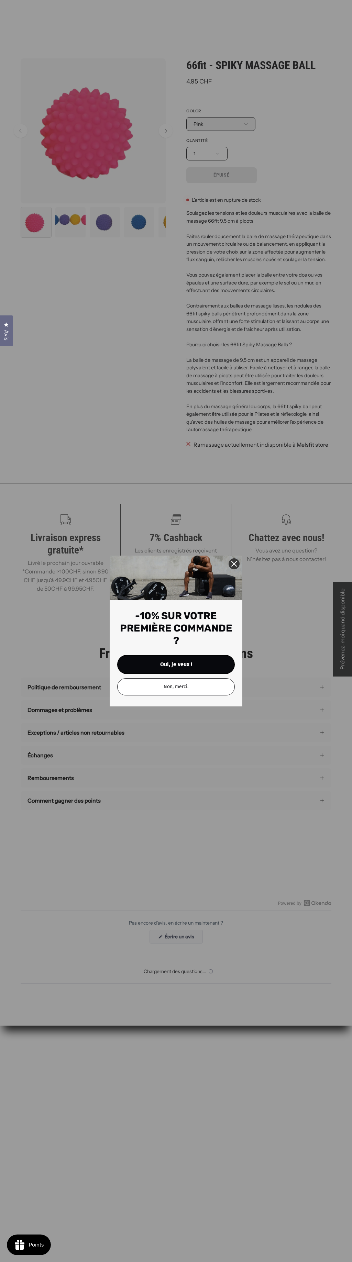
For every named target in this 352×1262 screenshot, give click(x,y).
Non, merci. (176, 687)
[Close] (234, 564)
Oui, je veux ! (176, 664)
